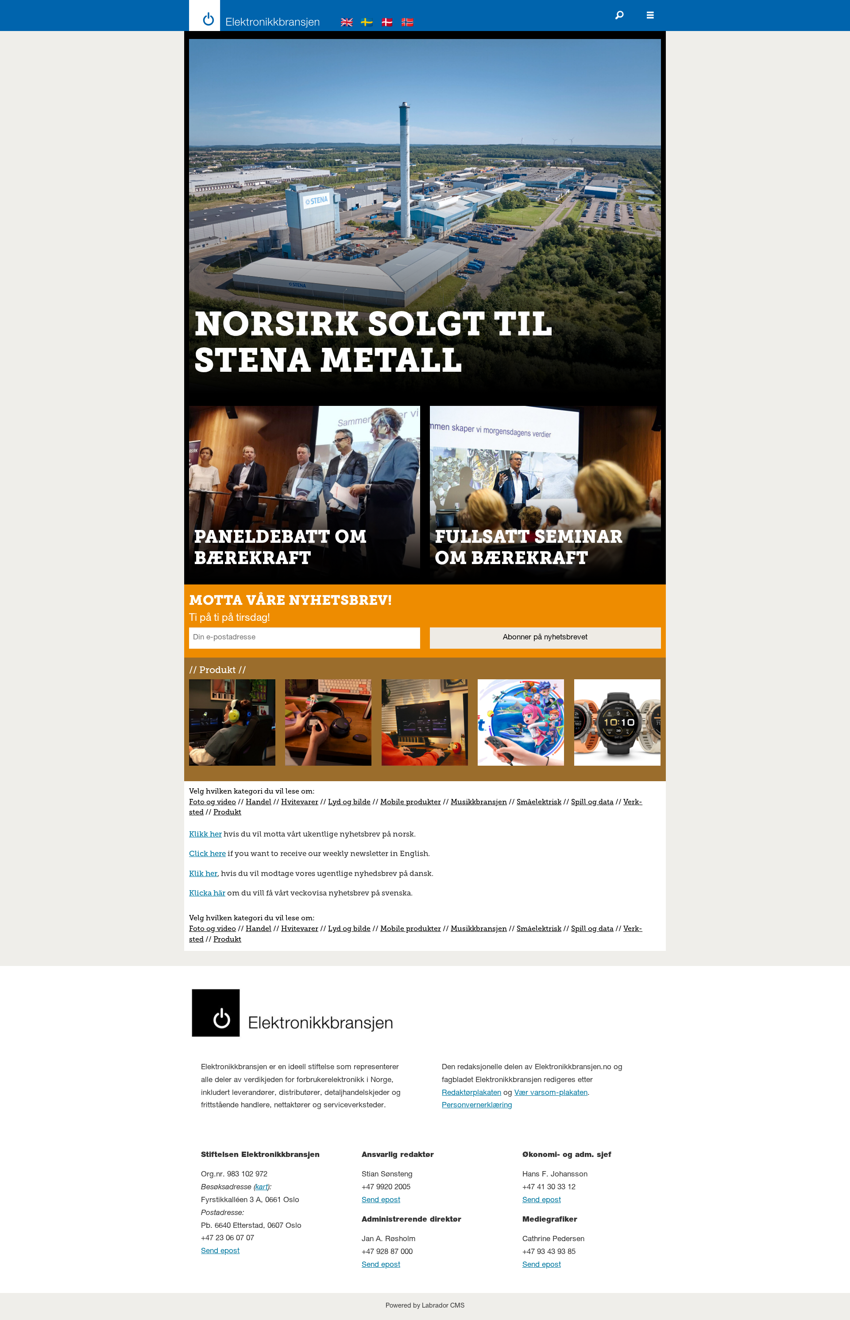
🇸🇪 (367, 24)
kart (261, 1188)
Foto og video (212, 802)
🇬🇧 (347, 24)
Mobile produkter (410, 802)
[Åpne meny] (650, 15)
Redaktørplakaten (471, 1093)
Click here (207, 853)
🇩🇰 (387, 24)
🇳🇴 (407, 24)
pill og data (594, 802)
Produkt (227, 812)
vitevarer (302, 802)
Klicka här (207, 892)
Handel (258, 802)
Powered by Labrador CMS (425, 1306)
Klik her (203, 873)
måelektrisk (541, 802)
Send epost (220, 1251)
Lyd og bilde (349, 802)
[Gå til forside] (251, 15)
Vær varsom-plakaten (550, 1093)
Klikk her (205, 833)
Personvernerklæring (477, 1106)
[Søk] (619, 15)
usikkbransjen (482, 802)
